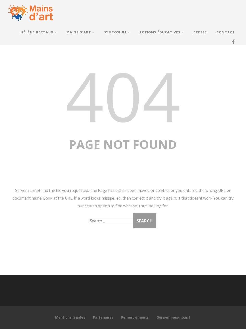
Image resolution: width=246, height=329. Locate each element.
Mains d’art (78, 32)
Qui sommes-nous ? (173, 317)
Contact (225, 32)
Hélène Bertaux (37, 32)
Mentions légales (70, 317)
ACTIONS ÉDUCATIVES (159, 32)
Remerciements (135, 317)
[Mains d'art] (30, 23)
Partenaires (103, 317)
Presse (200, 32)
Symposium (115, 32)
